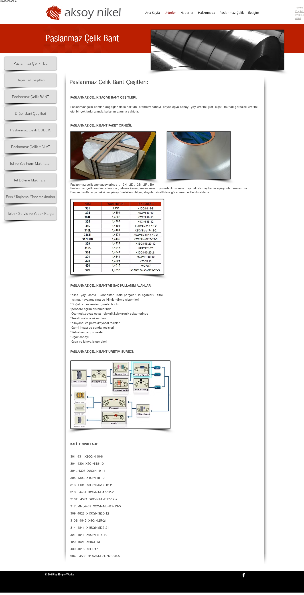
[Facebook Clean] (243, 575)
